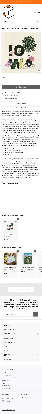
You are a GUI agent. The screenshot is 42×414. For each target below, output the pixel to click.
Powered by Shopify (8, 410)
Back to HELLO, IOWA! (22, 289)
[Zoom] (39, 71)
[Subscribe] (35, 314)
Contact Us (5, 385)
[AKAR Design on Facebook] (26, 398)
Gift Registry (5, 380)
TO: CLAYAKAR (6, 388)
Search (4, 373)
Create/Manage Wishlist (9, 378)
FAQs (3, 383)
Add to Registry (21, 103)
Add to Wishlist (21, 108)
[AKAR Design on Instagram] (22, 398)
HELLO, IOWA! (17, 247)
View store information (11, 98)
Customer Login (7, 375)
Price (3, 78)
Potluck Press (18, 215)
